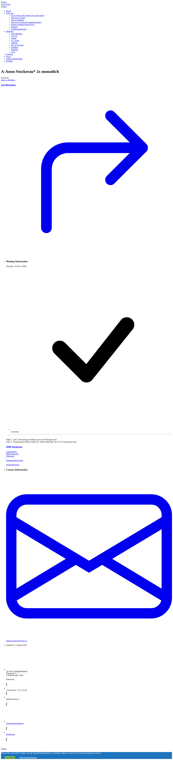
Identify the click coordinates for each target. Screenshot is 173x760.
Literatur (9, 54)
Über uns (9, 13)
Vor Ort (14, 36)
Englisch (14, 47)
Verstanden (10, 758)
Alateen (14, 43)
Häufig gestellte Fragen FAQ (22, 25)
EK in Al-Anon (17, 45)
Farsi (13, 52)
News (8, 56)
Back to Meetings (8, 80)
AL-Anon (15, 40)
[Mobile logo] (4, 749)
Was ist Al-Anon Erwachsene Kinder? (26, 22)
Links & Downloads (14, 59)
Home (8, 11)
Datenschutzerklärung (15, 723)
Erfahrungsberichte (18, 29)
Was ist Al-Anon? (18, 18)
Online (14, 38)
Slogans (14, 27)
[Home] (4, 2)
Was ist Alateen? (17, 20)
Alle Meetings (16, 34)
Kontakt (9, 61)
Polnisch (14, 50)
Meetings (9, 31)
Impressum (10, 734)
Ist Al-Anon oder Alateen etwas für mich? (27, 15)
